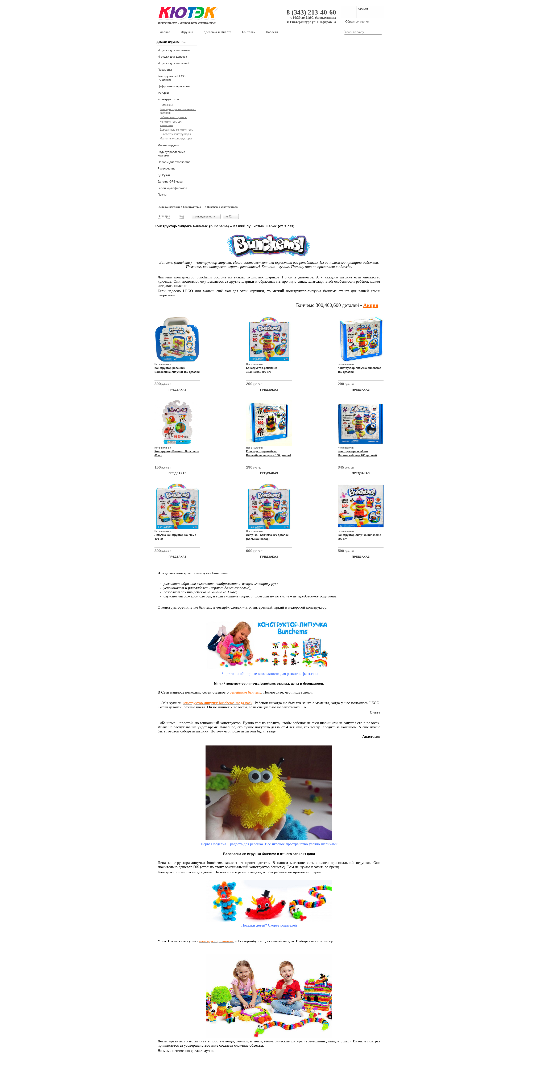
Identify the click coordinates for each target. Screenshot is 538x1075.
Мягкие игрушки (168, 145)
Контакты (249, 32)
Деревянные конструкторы (176, 129)
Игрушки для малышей (173, 63)
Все (184, 42)
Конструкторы (168, 99)
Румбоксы (166, 104)
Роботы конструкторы (173, 117)
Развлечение (166, 168)
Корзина (363, 9)
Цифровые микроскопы (174, 86)
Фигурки (163, 92)
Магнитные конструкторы (176, 138)
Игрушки (187, 32)
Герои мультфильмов (172, 188)
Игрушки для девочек (172, 56)
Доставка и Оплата (218, 32)
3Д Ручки (164, 175)
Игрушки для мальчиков (174, 50)
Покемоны (165, 69)
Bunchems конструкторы (175, 134)
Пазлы (162, 194)
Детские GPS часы (170, 181)
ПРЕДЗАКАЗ (177, 389)
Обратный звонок (357, 21)
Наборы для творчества (174, 162)
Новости (272, 32)
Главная (164, 32)
